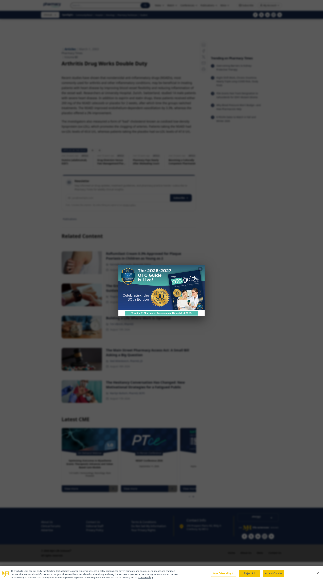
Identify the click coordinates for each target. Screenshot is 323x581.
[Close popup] (200, 269)
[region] (161, 573)
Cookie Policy (145, 577)
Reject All (249, 573)
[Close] (317, 573)
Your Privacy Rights (223, 573)
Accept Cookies (273, 573)
